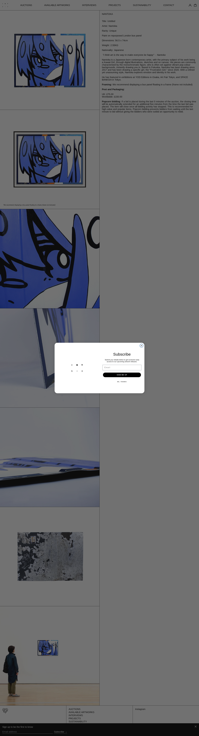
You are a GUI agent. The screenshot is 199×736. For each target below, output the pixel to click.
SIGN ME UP (122, 375)
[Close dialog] (141, 345)
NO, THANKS (122, 381)
